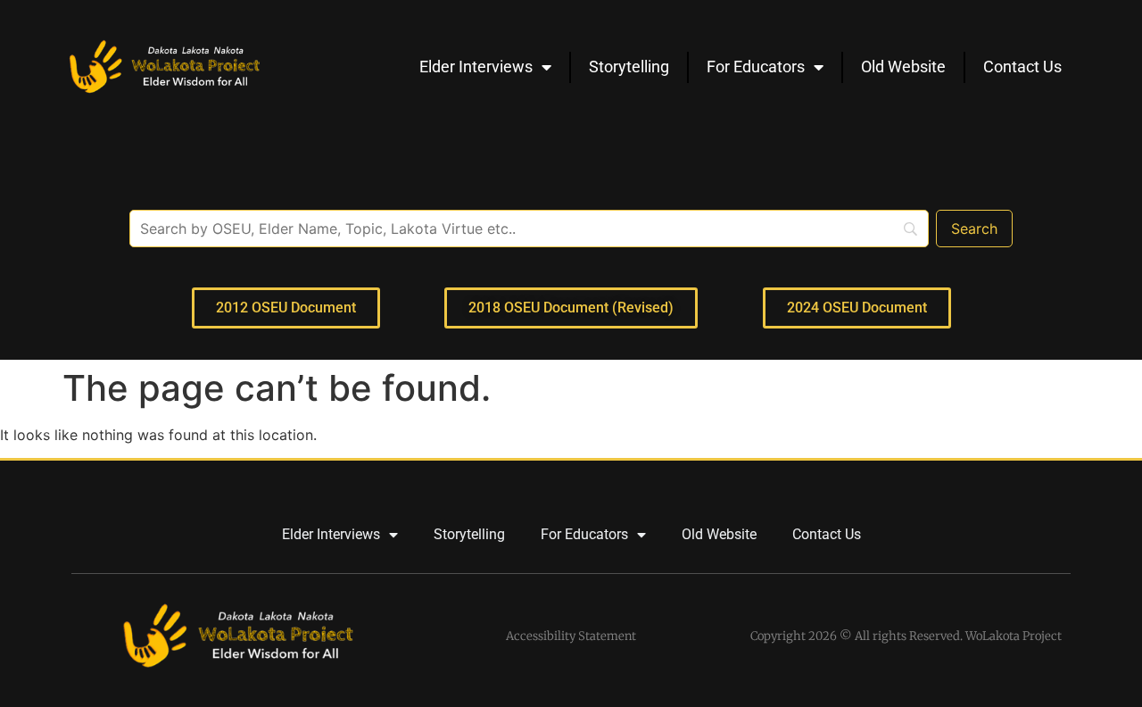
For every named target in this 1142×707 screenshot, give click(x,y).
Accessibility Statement (571, 636)
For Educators (756, 66)
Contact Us (1022, 66)
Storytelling (629, 66)
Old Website (903, 66)
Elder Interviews (476, 66)
